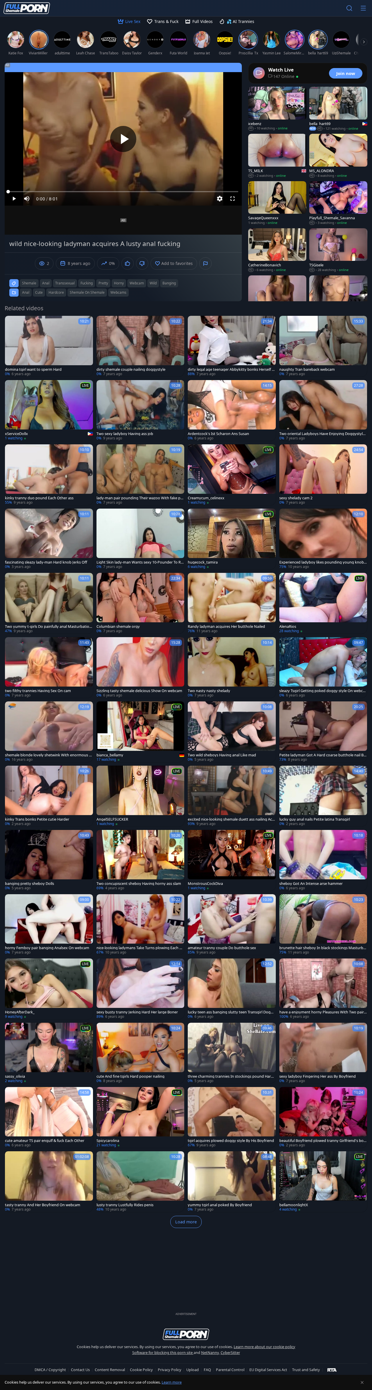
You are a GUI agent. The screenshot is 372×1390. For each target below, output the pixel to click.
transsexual (65, 283)
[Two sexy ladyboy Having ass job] (140, 410)
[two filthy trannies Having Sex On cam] (49, 667)
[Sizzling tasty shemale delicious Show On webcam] (140, 667)
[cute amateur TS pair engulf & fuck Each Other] (49, 1117)
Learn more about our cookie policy (264, 1346)
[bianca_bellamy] (140, 731)
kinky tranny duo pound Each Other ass (39, 498)
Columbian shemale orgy (118, 626)
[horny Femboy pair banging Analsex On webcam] (49, 924)
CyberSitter (230, 1352)
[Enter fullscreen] (232, 198)
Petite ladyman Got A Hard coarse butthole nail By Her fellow (322, 755)
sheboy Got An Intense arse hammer (311, 883)
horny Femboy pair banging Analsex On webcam (47, 948)
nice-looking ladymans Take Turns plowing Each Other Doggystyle (140, 948)
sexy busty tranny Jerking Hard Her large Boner (137, 1012)
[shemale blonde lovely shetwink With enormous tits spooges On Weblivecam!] (49, 731)
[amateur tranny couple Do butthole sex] (232, 924)
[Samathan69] (277, 297)
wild (153, 283)
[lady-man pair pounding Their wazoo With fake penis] (140, 474)
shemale (29, 283)
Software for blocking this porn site (163, 1352)
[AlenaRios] (323, 603)
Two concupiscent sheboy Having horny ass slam (138, 883)
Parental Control (230, 1369)
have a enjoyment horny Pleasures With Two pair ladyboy (322, 1012)
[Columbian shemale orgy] (140, 603)
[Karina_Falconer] (338, 297)
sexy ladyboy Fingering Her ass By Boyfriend (317, 1076)
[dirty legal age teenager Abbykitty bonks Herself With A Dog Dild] (232, 346)
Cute (39, 292)
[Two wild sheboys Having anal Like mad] (232, 731)
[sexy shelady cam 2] (323, 474)
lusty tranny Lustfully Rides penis (124, 1205)
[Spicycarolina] (140, 1117)
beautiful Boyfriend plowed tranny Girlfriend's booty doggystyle (322, 1141)
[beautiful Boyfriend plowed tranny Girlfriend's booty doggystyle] (323, 1117)
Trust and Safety (306, 1369)
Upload (192, 1369)
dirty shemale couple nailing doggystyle (130, 369)
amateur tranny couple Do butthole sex (222, 948)
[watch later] (12, 322)
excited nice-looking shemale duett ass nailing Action (231, 819)
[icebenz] (277, 109)
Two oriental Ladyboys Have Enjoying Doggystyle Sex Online (322, 434)
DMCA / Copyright (50, 1369)
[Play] (123, 139)
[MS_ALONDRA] (338, 156)
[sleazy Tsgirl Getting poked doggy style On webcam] (323, 667)
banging (169, 283)
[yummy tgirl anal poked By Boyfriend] (232, 1181)
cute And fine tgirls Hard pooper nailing (130, 1076)
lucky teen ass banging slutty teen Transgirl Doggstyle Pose (231, 1012)
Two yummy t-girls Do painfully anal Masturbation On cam (48, 626)
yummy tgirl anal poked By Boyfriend (220, 1205)
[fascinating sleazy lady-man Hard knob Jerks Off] (49, 539)
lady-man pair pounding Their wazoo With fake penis (139, 498)
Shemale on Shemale (87, 292)
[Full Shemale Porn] (26, 8)
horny (119, 283)
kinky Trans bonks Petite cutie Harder (37, 819)
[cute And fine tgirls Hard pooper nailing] (140, 1053)
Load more (186, 1222)
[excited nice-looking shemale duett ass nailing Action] (232, 796)
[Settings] (220, 198)
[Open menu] (363, 8)
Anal (25, 292)
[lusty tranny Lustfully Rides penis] (140, 1181)
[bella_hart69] (338, 109)
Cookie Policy (141, 1369)
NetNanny (210, 1352)
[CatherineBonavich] (277, 250)
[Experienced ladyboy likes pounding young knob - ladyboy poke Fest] (323, 539)
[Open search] (349, 8)
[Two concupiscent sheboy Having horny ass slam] (140, 860)
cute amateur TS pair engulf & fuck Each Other (44, 1141)
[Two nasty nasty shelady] (232, 667)
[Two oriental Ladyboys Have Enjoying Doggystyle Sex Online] (323, 410)
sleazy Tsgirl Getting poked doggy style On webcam (322, 691)
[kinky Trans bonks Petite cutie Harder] (49, 796)
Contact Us (80, 1369)
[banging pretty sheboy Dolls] (49, 860)
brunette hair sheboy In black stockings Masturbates (323, 948)
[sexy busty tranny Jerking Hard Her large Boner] (140, 988)
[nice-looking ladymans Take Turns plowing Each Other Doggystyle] (140, 924)
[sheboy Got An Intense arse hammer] (323, 860)
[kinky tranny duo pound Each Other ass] (49, 474)
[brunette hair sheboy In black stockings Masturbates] (323, 924)
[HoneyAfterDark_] (49, 988)
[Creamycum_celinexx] (232, 474)
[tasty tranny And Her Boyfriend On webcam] (49, 1181)
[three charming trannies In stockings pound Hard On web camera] (232, 1053)
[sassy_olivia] (49, 1053)
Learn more (172, 1382)
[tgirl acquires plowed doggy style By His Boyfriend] (232, 1117)
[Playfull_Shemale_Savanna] (338, 203)
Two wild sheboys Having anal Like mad (222, 755)
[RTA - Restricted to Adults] (332, 1369)
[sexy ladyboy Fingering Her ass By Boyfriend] (323, 1053)
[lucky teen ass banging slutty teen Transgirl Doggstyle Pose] (232, 988)
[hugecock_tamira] (232, 539)
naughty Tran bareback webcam (307, 369)
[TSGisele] (338, 250)
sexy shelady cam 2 (295, 498)
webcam (137, 283)
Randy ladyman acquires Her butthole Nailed (226, 626)
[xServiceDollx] (49, 410)
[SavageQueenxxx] (277, 203)
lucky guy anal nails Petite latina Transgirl (314, 819)
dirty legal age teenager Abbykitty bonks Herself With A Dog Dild (231, 369)
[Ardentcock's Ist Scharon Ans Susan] (232, 410)
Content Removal (110, 1369)
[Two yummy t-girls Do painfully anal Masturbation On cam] (49, 603)
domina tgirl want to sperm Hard (33, 369)
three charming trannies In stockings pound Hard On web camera (230, 1076)
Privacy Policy (169, 1369)
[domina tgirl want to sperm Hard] (49, 346)
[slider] (123, 191)
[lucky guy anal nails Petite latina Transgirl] (323, 796)
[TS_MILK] (277, 156)
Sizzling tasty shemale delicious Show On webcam (139, 691)
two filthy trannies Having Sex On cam (38, 691)
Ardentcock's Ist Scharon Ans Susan (218, 434)
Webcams (118, 292)
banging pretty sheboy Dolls (29, 883)
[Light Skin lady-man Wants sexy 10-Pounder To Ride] (140, 539)
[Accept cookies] (362, 1382)
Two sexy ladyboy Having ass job (124, 434)
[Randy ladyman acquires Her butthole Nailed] (232, 603)
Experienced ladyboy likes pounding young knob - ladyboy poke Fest (322, 562)
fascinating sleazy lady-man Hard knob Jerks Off (46, 562)
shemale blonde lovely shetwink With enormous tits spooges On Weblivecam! (49, 755)
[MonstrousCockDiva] (232, 860)
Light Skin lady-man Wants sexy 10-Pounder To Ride (140, 562)
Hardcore (56, 292)
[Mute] (27, 198)
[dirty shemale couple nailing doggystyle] (140, 346)
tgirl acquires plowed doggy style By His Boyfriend (231, 1141)
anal (45, 283)
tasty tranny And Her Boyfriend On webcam (42, 1205)
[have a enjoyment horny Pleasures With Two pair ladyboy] (323, 988)
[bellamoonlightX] (323, 1181)
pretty (103, 283)
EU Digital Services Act (268, 1369)
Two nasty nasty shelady (209, 691)
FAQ (207, 1369)
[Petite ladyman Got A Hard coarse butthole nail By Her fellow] (323, 731)
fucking (87, 283)
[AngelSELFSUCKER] (140, 796)
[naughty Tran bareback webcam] (323, 346)
